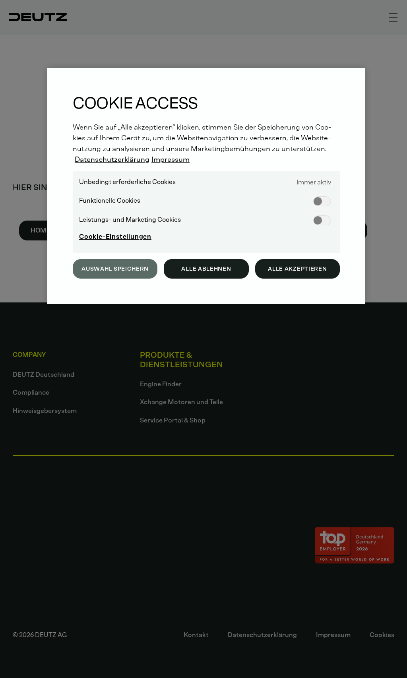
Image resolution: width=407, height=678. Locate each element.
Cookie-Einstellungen (115, 236)
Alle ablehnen (206, 268)
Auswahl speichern (115, 268)
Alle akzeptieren (297, 268)
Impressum (170, 159)
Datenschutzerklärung (112, 159)
